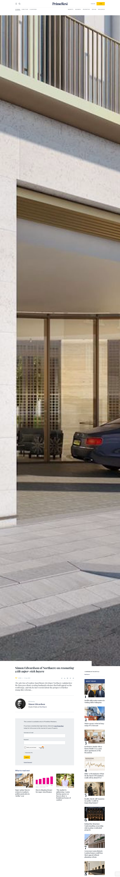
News (16, 787)
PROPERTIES (86, 9)
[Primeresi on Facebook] (67, 678)
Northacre (43, 707)
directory (25, 9)
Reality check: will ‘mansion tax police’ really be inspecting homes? (94, 801)
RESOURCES (101, 9)
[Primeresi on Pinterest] (70, 678)
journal (17, 9)
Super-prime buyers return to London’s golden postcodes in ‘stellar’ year (22, 793)
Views (19, 678)
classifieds (33, 9)
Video (57, 787)
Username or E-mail (28, 732)
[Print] (73, 678)
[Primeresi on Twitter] (61, 678)
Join (100, 3)
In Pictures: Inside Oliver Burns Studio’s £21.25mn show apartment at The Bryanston (93, 750)
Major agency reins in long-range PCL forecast (95, 724)
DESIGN (94, 9)
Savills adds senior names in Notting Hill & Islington (95, 701)
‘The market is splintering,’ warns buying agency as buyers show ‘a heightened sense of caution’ (63, 795)
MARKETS (70, 9)
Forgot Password (28, 762)
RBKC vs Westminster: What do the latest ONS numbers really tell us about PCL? (94, 776)
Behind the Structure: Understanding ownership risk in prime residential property (94, 827)
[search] (19, 4)
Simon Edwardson (36, 704)
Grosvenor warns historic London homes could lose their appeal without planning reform (94, 854)
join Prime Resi (59, 726)
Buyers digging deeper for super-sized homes (44, 791)
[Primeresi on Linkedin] (64, 678)
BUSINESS (78, 9)
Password (26, 739)
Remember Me (28, 752)
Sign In (93, 3)
